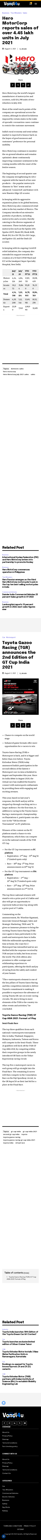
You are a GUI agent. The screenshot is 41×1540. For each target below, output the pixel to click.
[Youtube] (25, 1423)
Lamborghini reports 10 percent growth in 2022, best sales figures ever (18, 607)
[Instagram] (9, 1423)
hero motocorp (9, 371)
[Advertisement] (20, 338)
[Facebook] (12, 85)
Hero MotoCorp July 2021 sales (16, 374)
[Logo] (13, 3)
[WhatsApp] (28, 85)
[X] (18, 85)
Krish (24, 49)
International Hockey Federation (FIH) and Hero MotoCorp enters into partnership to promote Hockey (20, 559)
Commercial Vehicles (9, 592)
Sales (25, 13)
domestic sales (17, 368)
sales (33, 374)
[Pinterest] (23, 85)
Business (5, 13)
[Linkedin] (15, 1423)
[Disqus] (20, 404)
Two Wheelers (16, 13)
